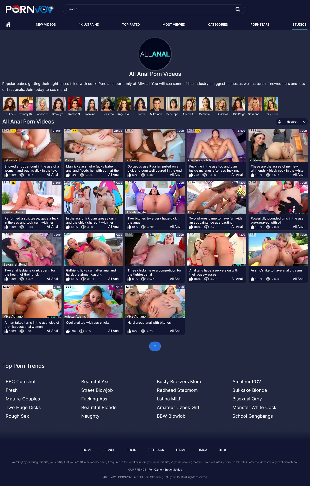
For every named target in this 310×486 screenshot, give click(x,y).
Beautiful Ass (95, 381)
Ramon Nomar (76, 114)
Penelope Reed (174, 114)
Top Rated (131, 24)
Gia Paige (239, 114)
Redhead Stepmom (177, 390)
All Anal (52, 174)
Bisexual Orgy (247, 399)
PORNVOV (125, 477)
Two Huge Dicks (23, 407)
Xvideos (223, 114)
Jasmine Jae (92, 114)
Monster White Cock (254, 407)
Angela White (125, 114)
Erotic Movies (173, 469)
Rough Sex (17, 416)
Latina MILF (169, 399)
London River (43, 114)
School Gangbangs (252, 416)
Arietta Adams (190, 114)
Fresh (12, 390)
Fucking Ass (94, 399)
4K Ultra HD (89, 24)
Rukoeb (10, 114)
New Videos (46, 24)
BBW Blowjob (171, 416)
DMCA (202, 450)
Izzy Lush (272, 114)
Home (8, 24)
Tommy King (27, 114)
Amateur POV (246, 381)
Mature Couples (23, 399)
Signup (109, 450)
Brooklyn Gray (59, 114)
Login (131, 450)
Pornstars (260, 24)
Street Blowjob (97, 390)
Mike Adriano (157, 114)
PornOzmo (155, 469)
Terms (180, 450)
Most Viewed (173, 24)
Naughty (90, 416)
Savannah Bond (255, 114)
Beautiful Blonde (99, 407)
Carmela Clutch (206, 114)
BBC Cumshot (21, 381)
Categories (218, 24)
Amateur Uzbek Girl (178, 407)
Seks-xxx (108, 114)
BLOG (223, 450)
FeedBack (156, 450)
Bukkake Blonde (249, 390)
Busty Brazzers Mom (179, 381)
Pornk (141, 114)
